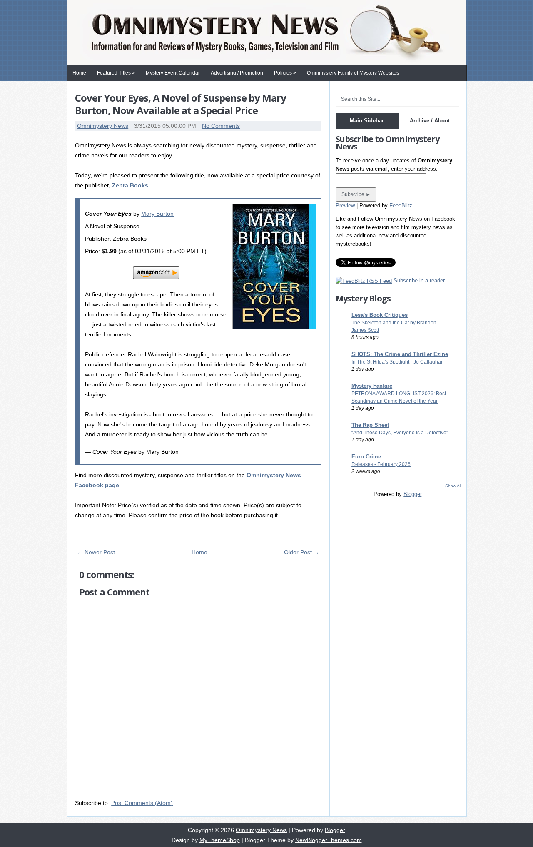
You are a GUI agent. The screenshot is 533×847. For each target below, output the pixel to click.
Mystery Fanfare (371, 386)
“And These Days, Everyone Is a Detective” (399, 433)
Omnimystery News (102, 125)
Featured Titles (116, 73)
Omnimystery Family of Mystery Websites (353, 73)
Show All (453, 485)
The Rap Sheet (370, 425)
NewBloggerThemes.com (328, 840)
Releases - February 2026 (381, 464)
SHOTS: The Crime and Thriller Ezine (399, 354)
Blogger (412, 494)
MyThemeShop (219, 840)
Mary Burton (157, 213)
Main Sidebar (367, 120)
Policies (285, 73)
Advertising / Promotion (237, 73)
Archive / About (430, 120)
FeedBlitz (400, 205)
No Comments (221, 125)
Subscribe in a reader (419, 280)
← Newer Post (96, 552)
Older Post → (301, 552)
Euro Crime (366, 456)
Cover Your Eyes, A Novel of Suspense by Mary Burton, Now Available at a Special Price (180, 104)
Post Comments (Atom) (142, 803)
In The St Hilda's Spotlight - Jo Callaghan (397, 362)
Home (79, 73)
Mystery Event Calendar (173, 73)
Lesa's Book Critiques (379, 315)
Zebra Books (130, 185)
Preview (345, 205)
